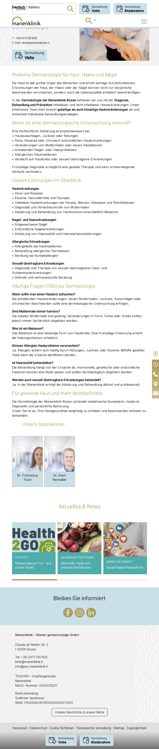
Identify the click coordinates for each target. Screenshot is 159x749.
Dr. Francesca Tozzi (27, 477)
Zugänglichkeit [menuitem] (136, 728)
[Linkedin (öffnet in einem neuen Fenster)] (91, 612)
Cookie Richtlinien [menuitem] (61, 728)
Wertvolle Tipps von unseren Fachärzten (76, 565)
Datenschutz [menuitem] (38, 728)
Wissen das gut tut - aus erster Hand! (33, 565)
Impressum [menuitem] (20, 728)
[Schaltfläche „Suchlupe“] (70, 9)
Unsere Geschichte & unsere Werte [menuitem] (79, 712)
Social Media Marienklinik (124, 567)
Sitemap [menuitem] (118, 728)
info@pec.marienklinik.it (31, 666)
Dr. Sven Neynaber (59, 477)
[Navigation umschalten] (144, 21)
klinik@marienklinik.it (36, 42)
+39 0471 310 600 (26, 38)
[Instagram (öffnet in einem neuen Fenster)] (80, 612)
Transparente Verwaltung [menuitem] (93, 728)
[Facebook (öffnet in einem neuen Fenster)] (68, 612)
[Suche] (90, 20)
